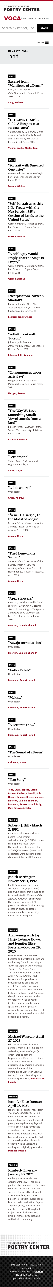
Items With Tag (17, 51)
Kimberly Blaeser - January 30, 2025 (22, 1172)
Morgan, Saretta (16, 393)
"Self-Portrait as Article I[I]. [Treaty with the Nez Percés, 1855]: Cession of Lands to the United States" (25, 212)
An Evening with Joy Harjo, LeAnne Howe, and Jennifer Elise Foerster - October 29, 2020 (24, 943)
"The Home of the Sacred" (21, 555)
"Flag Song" (17, 780)
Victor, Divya (15, 470)
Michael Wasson (17, 1151)
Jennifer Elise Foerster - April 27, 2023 (26, 1104)
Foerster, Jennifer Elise (20, 317)
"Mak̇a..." (15, 697)
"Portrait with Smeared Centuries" (26, 167)
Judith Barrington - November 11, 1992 (22, 879)
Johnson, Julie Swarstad (20, 355)
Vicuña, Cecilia (16, 148)
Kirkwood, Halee (17, 762)
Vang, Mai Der (15, 102)
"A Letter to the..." (21, 725)
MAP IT (39, 1271)
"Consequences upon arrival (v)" (24, 375)
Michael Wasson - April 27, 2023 (26, 1038)
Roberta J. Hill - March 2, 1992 (25, 827)
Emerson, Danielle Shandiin (22, 625)
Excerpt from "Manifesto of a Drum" (25, 84)
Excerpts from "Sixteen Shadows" (26, 298)
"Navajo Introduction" (25, 643)
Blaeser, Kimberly (17, 439)
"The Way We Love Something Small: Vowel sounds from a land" (24, 417)
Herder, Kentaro (16, 797)
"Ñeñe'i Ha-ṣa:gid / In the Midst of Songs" (24, 517)
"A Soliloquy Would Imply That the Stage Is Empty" (26, 258)
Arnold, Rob (34, 793)
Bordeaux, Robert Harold (21, 680)
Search (45, 28)
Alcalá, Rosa (31, 148)
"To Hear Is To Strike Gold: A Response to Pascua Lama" (23, 124)
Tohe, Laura (14, 790)
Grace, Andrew (16, 498)
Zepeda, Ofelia (15, 536)
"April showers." (20, 598)
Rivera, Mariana (34, 797)
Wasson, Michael (17, 186)
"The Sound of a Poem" (25, 752)
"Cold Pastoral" (19, 488)
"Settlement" (18, 457)
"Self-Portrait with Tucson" (22, 336)
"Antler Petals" (19, 670)
